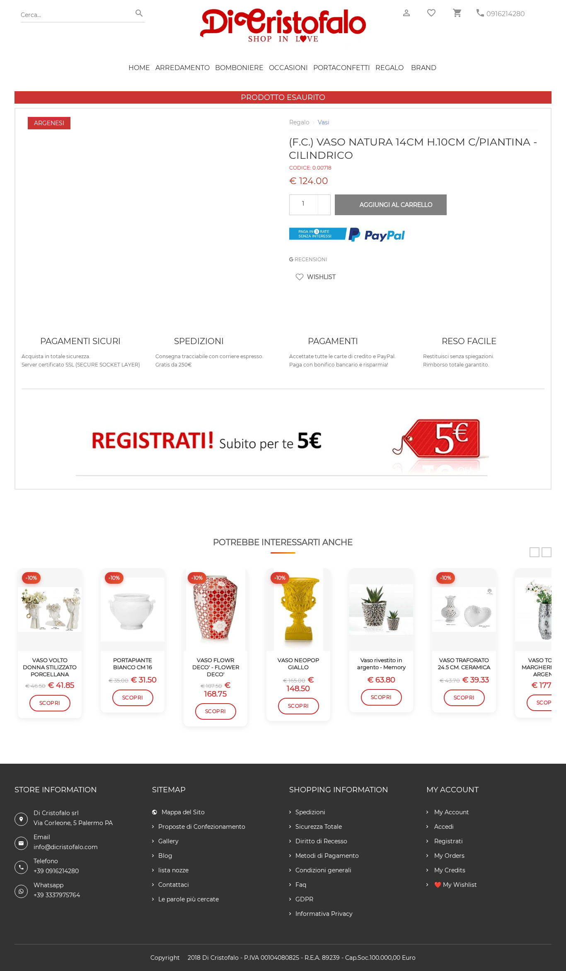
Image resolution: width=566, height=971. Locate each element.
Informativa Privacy (324, 914)
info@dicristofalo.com (66, 847)
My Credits (449, 870)
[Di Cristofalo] (283, 12)
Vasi (323, 122)
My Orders (448, 855)
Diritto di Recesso (321, 841)
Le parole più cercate (188, 899)
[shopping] (457, 13)
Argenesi (49, 123)
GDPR (304, 899)
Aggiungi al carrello (396, 205)
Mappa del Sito (183, 812)
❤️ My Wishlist (455, 884)
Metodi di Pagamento (327, 855)
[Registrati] (283, 443)
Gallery (168, 841)
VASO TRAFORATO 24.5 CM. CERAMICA (464, 663)
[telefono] (480, 13)
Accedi (443, 826)
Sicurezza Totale (318, 826)
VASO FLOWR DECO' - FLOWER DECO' (215, 667)
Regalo (389, 68)
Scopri (49, 703)
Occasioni (288, 68)
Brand (423, 68)
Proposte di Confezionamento (201, 826)
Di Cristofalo (220, 957)
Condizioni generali (323, 870)
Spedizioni (310, 812)
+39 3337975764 (57, 895)
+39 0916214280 (56, 871)
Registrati (448, 841)
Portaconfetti (341, 68)
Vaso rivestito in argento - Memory (381, 663)
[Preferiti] (431, 13)
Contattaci (173, 884)
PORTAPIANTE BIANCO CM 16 (132, 663)
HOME (139, 68)
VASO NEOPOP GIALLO (298, 663)
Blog (165, 855)
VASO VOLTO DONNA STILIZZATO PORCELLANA (50, 667)
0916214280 (505, 14)
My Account (451, 812)
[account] (406, 13)
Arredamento (182, 68)
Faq (300, 884)
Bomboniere (239, 68)
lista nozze (173, 870)
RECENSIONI (310, 259)
